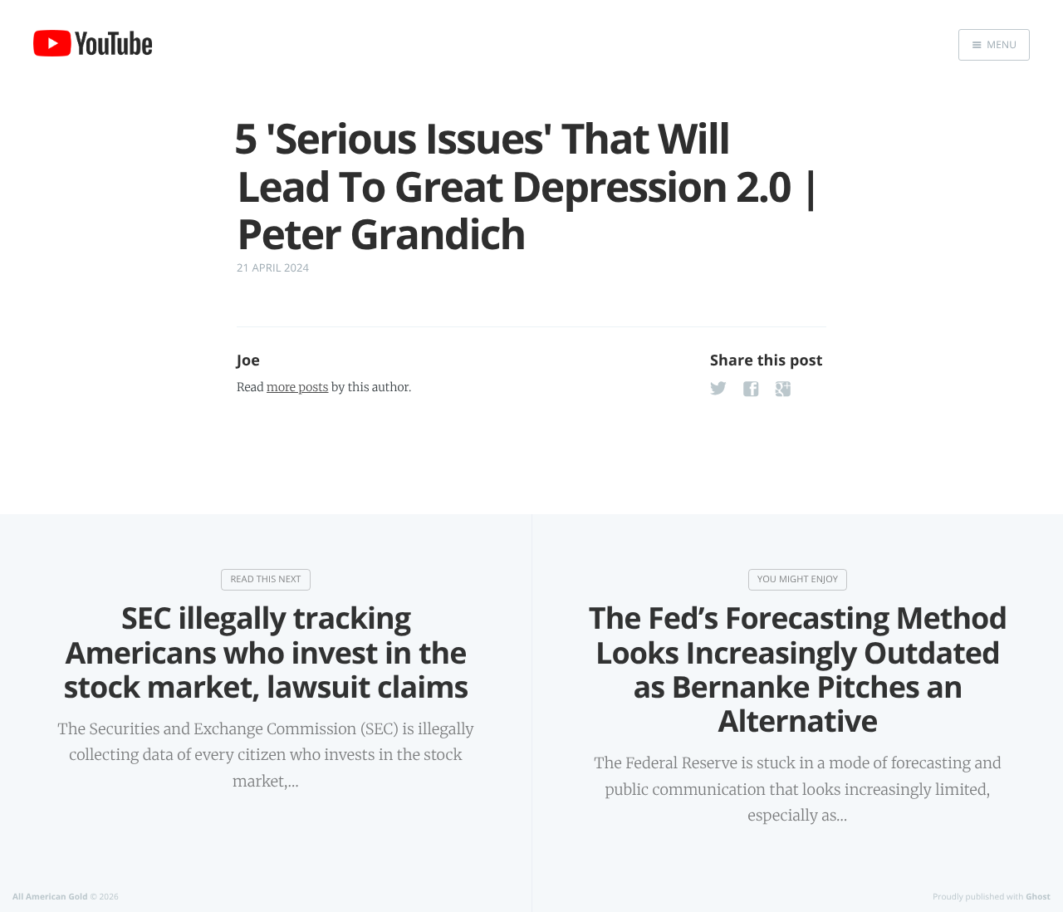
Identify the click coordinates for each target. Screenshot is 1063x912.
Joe (248, 360)
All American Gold (50, 896)
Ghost (1038, 896)
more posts (297, 387)
